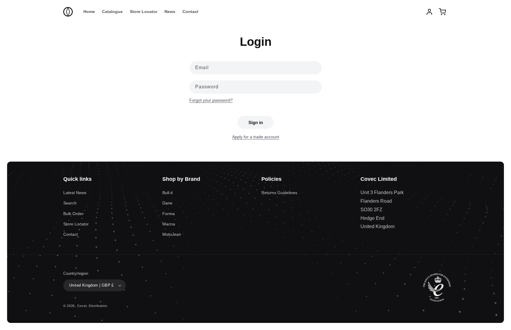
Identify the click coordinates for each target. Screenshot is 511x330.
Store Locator (76, 224)
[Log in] (429, 11)
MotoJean (171, 234)
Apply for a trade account (255, 136)
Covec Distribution (92, 306)
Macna (168, 224)
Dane (167, 203)
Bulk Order (73, 213)
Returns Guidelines (279, 192)
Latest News (74, 192)
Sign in (255, 122)
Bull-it (167, 192)
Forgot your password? (211, 100)
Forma (168, 213)
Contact (70, 234)
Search (70, 203)
